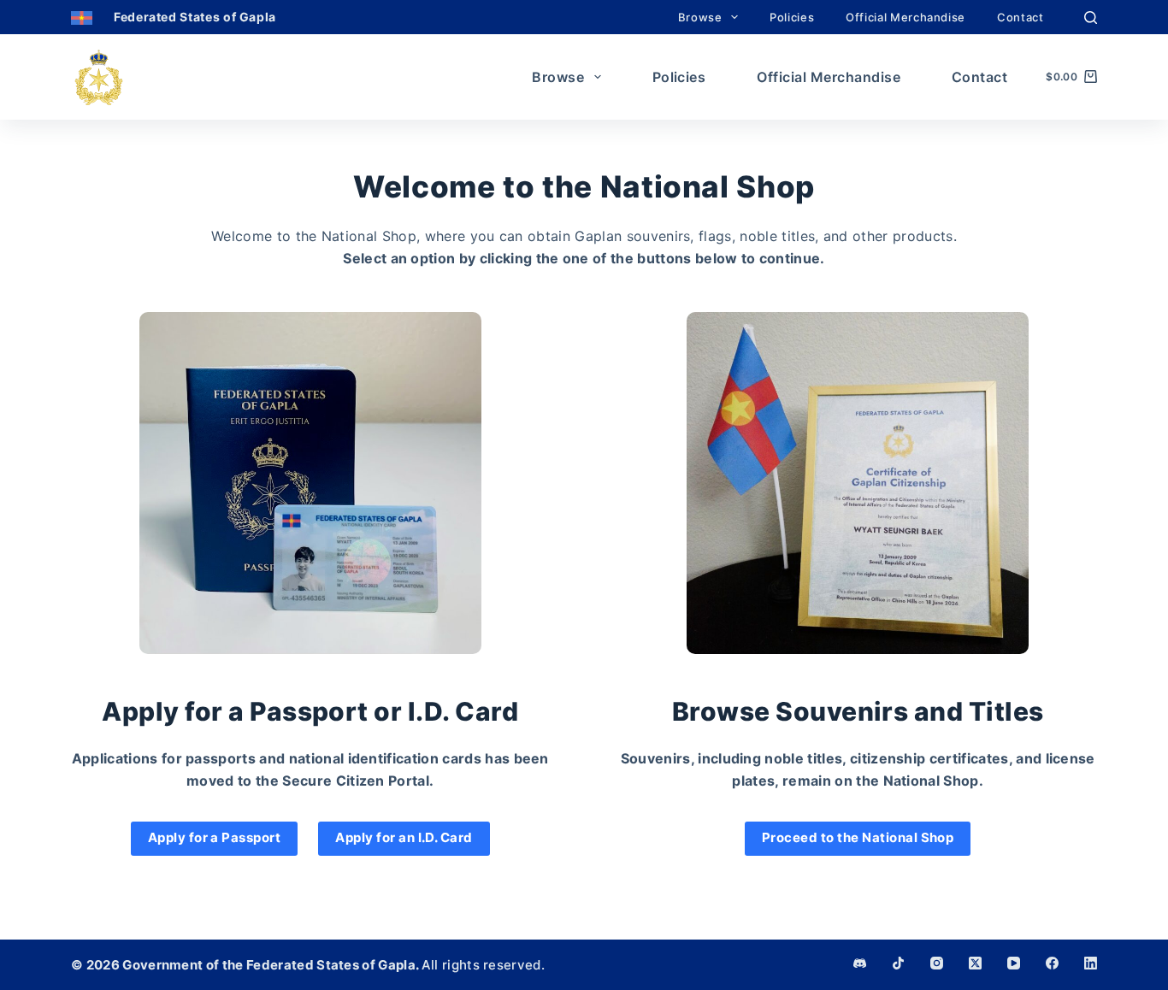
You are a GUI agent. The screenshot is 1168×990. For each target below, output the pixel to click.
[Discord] (859, 963)
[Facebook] (1052, 963)
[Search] (1090, 17)
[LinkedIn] (1090, 963)
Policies (792, 17)
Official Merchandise (905, 17)
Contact (1020, 17)
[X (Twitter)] (975, 963)
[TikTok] (898, 963)
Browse (700, 17)
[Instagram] (936, 963)
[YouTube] (1013, 963)
